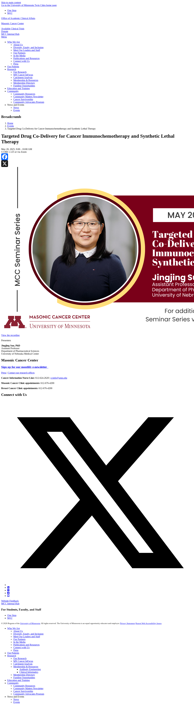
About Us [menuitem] (18, 44)
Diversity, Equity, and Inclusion (28, 634)
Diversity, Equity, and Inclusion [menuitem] (28, 47)
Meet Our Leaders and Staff (26, 636)
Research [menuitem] (11, 69)
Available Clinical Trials (12, 28)
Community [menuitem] (13, 91)
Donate (4, 31)
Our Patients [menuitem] (13, 66)
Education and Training (18, 680)
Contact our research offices (21, 372)
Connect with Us (21, 647)
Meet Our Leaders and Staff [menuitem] (26, 50)
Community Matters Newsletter (28, 688)
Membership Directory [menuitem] (24, 83)
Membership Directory (24, 675)
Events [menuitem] (16, 110)
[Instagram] (8, 590)
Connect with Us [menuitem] (21, 61)
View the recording (10, 335)
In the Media (19, 642)
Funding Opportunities (24, 677)
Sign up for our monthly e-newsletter (24, 367)
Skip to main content (11, 2)
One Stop (11, 10)
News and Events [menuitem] (15, 105)
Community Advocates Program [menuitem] (28, 102)
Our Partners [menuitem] (19, 53)
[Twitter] (100, 585)
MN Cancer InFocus (23, 661)
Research (11, 655)
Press (3, 372)
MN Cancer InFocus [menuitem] (23, 74)
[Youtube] (8, 595)
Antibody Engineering (30, 669)
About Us (18, 631)
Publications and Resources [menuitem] (26, 58)
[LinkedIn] (8, 587)
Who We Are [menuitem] (13, 42)
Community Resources (24, 685)
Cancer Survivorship (23, 691)
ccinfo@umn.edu (59, 378)
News (16, 699)
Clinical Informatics (28, 672)
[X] (97, 163)
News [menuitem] (16, 107)
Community (13, 683)
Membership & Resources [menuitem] (25, 80)
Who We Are (13, 628)
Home (10, 123)
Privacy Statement (127, 623)
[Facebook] (97, 156)
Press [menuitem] (15, 64)
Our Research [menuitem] (20, 72)
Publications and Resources (26, 644)
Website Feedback (10, 601)
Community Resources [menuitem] (24, 94)
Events (10, 126)
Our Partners (19, 639)
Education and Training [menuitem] (18, 88)
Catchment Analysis (22, 664)
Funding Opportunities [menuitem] (24, 85)
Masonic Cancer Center (12, 23)
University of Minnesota (30, 623)
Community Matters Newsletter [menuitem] (28, 96)
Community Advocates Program (28, 694)
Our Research (20, 658)
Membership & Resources (25, 666)
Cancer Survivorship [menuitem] (23, 99)
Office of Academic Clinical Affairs (18, 18)
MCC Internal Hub (10, 34)
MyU (9, 13)
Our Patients (13, 653)
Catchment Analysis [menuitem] (22, 77)
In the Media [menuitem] (19, 55)
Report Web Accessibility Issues (148, 623)
